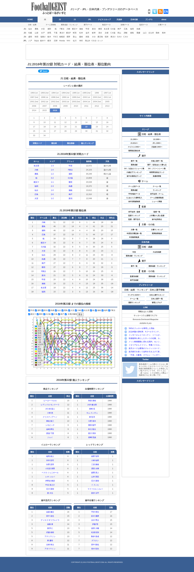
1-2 (52, 174)
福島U (42, 37)
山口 (145, 33)
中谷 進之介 (50, 485)
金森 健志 (50, 512)
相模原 (62, 37)
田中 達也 (50, 516)
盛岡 (30, 37)
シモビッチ (50, 425)
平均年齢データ (134, 194)
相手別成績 (134, 280)
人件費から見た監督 (156, 215)
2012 (97, 106)
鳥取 (87, 37)
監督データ (143, 25)
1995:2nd (86, 93)
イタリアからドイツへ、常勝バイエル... (145, 345)
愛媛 (138, 33)
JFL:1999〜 (156, 143)
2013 (107, 106)
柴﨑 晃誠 (92, 437)
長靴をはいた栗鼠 (145, 312)
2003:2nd (76, 102)
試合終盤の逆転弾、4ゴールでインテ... (144, 332)
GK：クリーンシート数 (157, 168)
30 (86, 131)
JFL (89, 19)
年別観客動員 (134, 237)
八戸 (30, 41)
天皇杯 (119, 19)
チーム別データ (134, 186)
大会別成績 (157, 252)
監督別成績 (134, 276)
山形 (36, 33)
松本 (81, 33)
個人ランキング (87, 143)
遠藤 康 (50, 524)
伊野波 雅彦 (50, 481)
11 (55, 122)
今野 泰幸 (92, 421)
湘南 (81, 29)
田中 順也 (95, 545)
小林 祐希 (95, 460)
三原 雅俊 (95, 464)
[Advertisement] (97, 52)
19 (55, 127)
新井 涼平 (95, 493)
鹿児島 (100, 37)
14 (86, 122)
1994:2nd (65, 93)
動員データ (106, 25)
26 (44, 131)
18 (44, 127)
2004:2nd (97, 102)
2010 (76, 106)
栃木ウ (43, 41)
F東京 (62, 29)
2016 (55, 110)
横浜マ (74, 29)
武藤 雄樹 (50, 532)
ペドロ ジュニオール (50, 473)
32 (107, 131)
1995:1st (75, 93)
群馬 (49, 33)
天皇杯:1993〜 (156, 147)
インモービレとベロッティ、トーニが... (145, 335)
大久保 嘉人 (50, 409)
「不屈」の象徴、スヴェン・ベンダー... (145, 355)
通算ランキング (134, 302)
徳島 (132, 33)
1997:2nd (34, 97)
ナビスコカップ (104, 19)
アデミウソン (50, 536)
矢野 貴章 (50, 464)
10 (44, 122)
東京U (112, 37)
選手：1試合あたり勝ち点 (157, 165)
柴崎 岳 (92, 409)
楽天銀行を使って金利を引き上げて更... (145, 352)
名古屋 (106, 29)
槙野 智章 (95, 456)
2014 (34, 110)
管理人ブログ (157, 302)
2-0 (52, 194)
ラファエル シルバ (95, 489)
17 (34, 127)
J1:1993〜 (134, 139)
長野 (68, 37)
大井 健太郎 (92, 405)
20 (65, 127)
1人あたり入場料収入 (134, 198)
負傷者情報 (157, 176)
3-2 (52, 178)
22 (86, 127)
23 (97, 127)
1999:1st (65, 97)
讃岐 (125, 33)
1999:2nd (76, 97)
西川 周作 (92, 433)
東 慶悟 (50, 540)
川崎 (68, 29)
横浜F (68, 33)
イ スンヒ (95, 485)
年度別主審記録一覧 (134, 233)
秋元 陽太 (92, 429)
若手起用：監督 (134, 212)
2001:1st (107, 97)
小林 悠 (50, 413)
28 (65, 131)
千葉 (55, 33)
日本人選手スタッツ (156, 295)
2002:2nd (55, 102)
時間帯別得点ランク (156, 172)
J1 (45, 19)
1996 (97, 93)
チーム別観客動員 (157, 198)
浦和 (49, 29)
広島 (125, 29)
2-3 (52, 186)
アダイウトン (50, 549)
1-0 (52, 170)
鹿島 (36, 29)
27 (55, 131)
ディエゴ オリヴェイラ (50, 520)
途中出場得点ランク (134, 176)
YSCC (55, 37)
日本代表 (134, 19)
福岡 (132, 29)
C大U (125, 37)
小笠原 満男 (50, 468)
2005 (107, 102)
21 (76, 127)
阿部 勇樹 (92, 401)
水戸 (43, 33)
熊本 (164, 33)
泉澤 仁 (50, 528)
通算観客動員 (157, 233)
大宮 (43, 29)
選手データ (88, 25)
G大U (119, 37)
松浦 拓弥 (95, 532)
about (163, 19)
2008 (55, 106)
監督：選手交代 (134, 219)
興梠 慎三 (50, 421)
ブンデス (149, 19)
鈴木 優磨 (95, 516)
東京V (62, 33)
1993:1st (34, 93)
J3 (75, 19)
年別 (134, 252)
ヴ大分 (94, 41)
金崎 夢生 (50, 429)
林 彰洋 (92, 417)
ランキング (157, 190)
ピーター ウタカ (50, 401)
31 (97, 131)
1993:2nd (44, 93)
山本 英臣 (95, 477)
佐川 (75, 41)
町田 (75, 33)
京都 (106, 33)
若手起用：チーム (157, 194)
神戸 (119, 29)
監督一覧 (157, 212)
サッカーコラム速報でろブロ (145, 315)
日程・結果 (32, 25)
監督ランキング (134, 215)
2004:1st (86, 102)
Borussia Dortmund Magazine (145, 319)
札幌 (30, 33)
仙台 (30, 29)
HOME (30, 19)
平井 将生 (95, 512)
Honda (62, 41)
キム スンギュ (92, 413)
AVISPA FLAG (145, 323)
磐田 (100, 29)
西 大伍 (50, 493)
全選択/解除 (72, 314)
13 (76, 122)
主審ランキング (157, 229)
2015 (44, 110)
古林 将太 (50, 545)
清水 (100, 33)
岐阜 (94, 33)
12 (65, 122)
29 (76, 131)
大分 (94, 37)
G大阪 (112, 29)
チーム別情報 (51, 25)
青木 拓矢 (95, 549)
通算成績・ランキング (69, 25)
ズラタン (95, 540)
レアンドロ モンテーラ (50, 405)
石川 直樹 (50, 489)
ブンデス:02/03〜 (134, 295)
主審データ (162, 25)
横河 (49, 41)
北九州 (151, 33)
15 (97, 122)
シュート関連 (157, 201)
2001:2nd (34, 102)
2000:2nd (97, 97)
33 (34, 135)
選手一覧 (134, 161)
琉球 (106, 37)
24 (107, 127)
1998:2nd (55, 97)
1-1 (52, 182)
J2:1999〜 (157, 139)
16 (107, 122)
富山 (75, 37)
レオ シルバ (50, 477)
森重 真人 (95, 473)
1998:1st (44, 97)
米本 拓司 (50, 460)
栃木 (49, 37)
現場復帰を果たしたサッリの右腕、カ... (145, 338)
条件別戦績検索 (134, 201)
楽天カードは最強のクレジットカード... (145, 348)
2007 (44, 106)
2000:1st (86, 97)
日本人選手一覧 (157, 299)
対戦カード (37, 143)
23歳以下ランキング (134, 172)
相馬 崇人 (50, 456)
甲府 (87, 29)
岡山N (87, 41)
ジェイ (50, 437)
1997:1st (107, 93)
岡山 (119, 33)
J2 (60, 19)
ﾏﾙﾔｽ (68, 41)
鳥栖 (138, 29)
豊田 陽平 (92, 425)
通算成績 (134, 165)
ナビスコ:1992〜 (134, 147)
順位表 (54, 143)
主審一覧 (134, 229)
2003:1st (65, 102)
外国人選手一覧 (157, 161)
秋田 (36, 37)
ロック (100, 41)
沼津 (55, 41)
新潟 (94, 29)
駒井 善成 (95, 536)
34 (44, 135)
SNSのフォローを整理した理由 (141, 328)
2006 (34, 106)
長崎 (157, 33)
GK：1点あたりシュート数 (134, 168)
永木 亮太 (95, 520)
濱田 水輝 (95, 468)
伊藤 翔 (95, 524)
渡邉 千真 (50, 433)
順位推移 (70, 143)
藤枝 (81, 37)
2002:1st (44, 102)
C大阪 (112, 33)
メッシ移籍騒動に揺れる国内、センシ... (145, 342)
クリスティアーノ (50, 417)
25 (34, 131)
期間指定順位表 (134, 151)
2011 (86, 106)
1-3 (52, 166)
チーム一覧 (157, 186)
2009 (65, 106)
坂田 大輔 (95, 528)
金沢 (87, 33)
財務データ (125, 25)
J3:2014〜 (134, 143)
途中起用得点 (157, 219)
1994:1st (55, 93)
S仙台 (36, 41)
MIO (81, 41)
